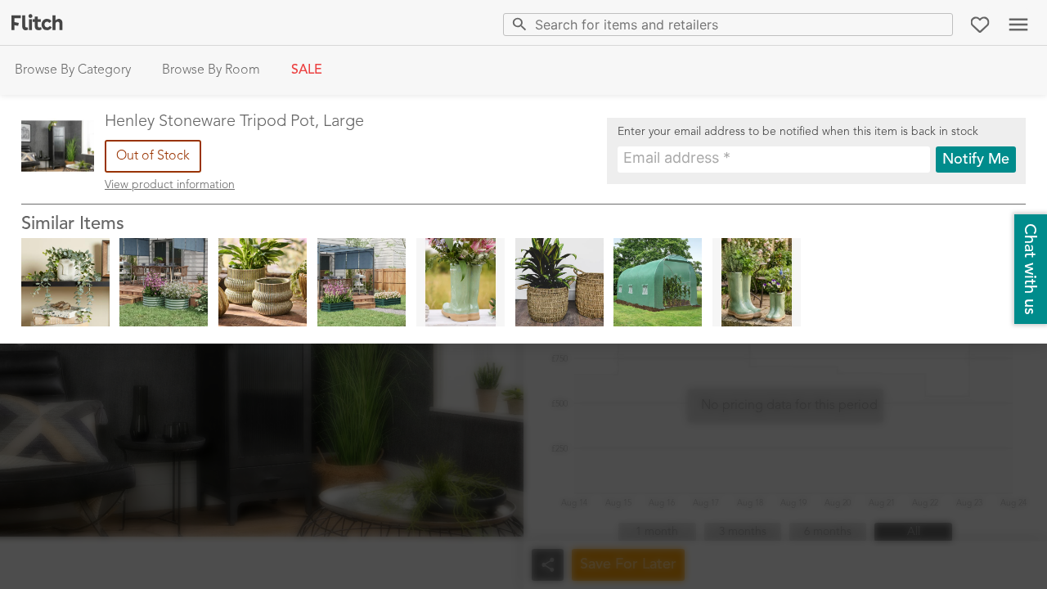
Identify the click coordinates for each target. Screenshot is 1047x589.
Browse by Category (73, 70)
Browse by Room (211, 70)
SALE (306, 70)
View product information (170, 185)
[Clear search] (937, 24)
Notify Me (975, 159)
